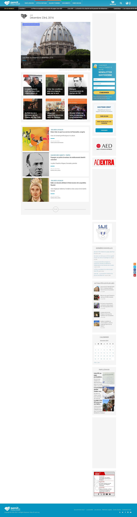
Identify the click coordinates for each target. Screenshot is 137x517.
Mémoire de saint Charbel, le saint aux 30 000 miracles (107, 296)
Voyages (74, 102)
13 (98, 353)
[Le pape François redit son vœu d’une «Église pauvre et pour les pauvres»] (32, 85)
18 (113, 353)
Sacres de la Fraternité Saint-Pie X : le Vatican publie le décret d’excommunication (107, 288)
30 (107, 359)
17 (110, 353)
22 (104, 356)
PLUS (55, 209)
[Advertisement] (55, 223)
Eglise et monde (54, 3)
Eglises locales (51, 76)
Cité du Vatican (41, 3)
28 (101, 359)
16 (107, 353)
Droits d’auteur (117, 509)
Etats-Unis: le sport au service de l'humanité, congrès (68, 132)
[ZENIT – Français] (14, 3)
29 (104, 359)
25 (113, 356)
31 (110, 359)
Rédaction (25, 64)
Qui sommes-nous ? (79, 509)
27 (98, 359)
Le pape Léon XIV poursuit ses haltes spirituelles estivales (98, 404)
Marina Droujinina (55, 170)
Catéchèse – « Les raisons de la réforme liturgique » (99, 8)
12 (95, 353)
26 (95, 359)
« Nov (95, 362)
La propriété (89, 509)
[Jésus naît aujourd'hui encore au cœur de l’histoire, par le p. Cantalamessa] (55, 109)
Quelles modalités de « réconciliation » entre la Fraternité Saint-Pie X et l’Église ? (106, 324)
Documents (66, 3)
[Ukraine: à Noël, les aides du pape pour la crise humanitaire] (77, 109)
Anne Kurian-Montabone (57, 142)
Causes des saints (58, 155)
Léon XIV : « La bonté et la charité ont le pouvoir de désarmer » (56, 8)
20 (98, 356)
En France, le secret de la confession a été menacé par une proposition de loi (106, 305)
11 (113, 350)
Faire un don (77, 3)
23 (107, 356)
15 (104, 353)
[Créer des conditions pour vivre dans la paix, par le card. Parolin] (55, 85)
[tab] (99, 473)
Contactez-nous (126, 509)
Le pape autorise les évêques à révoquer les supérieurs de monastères (106, 314)
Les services (97, 509)
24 (110, 356)
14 (101, 353)
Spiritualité (27, 100)
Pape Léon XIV (29, 3)
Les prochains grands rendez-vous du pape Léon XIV (98, 391)
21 (101, 356)
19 (95, 356)
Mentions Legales (107, 509)
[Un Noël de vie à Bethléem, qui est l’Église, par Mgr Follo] (32, 109)
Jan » (98, 362)
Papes (26, 76)
